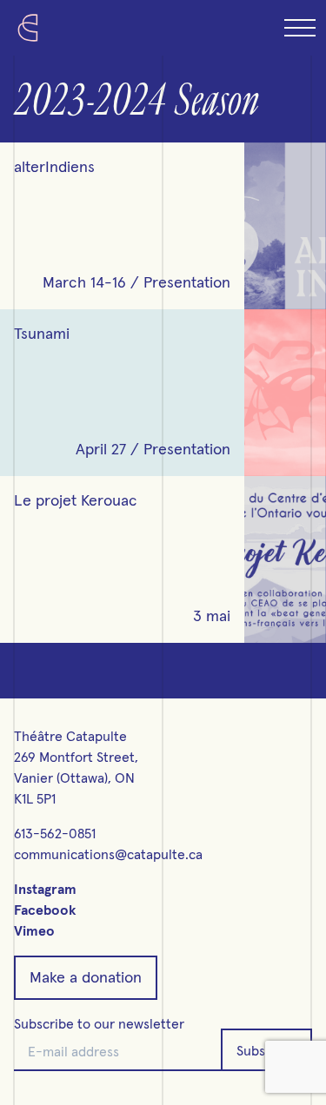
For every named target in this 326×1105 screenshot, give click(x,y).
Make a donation (86, 978)
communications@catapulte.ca (108, 855)
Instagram (45, 890)
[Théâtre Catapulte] (28, 28)
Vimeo (34, 931)
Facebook (45, 910)
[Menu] (298, 27)
